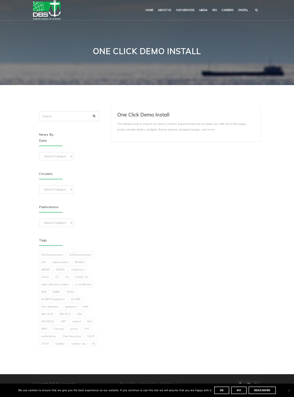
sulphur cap (78, 343)
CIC (57, 277)
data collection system (55, 284)
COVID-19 (81, 277)
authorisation (60, 262)
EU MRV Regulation (53, 299)
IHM (85, 306)
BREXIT (45, 269)
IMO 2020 (47, 314)
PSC (87, 328)
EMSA (70, 291)
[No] (289, 390)
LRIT (63, 321)
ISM (79, 314)
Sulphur (60, 343)
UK (93, 343)
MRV (44, 328)
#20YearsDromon (80, 254)
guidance (71, 306)
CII (67, 277)
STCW (45, 343)
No (239, 390)
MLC (90, 321)
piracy (74, 328)
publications (48, 336)
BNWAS (80, 262)
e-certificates (83, 284)
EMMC (56, 291)
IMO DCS (65, 314)
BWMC (60, 269)
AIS (43, 262)
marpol (76, 321)
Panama (59, 328)
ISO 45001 (47, 321)
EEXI (43, 291)
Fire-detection (50, 306)
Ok (222, 390)
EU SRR (75, 299)
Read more (262, 390)
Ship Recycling (72, 336)
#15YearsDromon (52, 254)
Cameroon (77, 269)
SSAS (91, 336)
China (45, 277)
